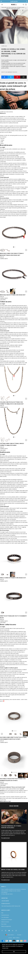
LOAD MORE (3, 299)
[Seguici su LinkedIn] (12, 930)
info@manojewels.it (5, 903)
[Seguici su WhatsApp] (16, 930)
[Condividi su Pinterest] (17, 77)
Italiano (19, 934)
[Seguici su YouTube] (9, 930)
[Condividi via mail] (23, 77)
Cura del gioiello (5, 917)
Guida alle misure (5, 915)
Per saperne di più (5, 837)
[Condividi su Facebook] (4, 77)
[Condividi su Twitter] (11, 77)
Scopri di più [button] (5, 948)
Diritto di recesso (5, 921)
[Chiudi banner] (26, 8)
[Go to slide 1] (13, 395)
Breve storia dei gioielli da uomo (13, 869)
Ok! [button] (14, 951)
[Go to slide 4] (15, 772)
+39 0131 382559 (5, 900)
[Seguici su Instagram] (5, 930)
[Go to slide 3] (15, 288)
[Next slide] (26, 250)
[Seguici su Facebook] (2, 930)
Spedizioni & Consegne (6, 919)
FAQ (2, 912)
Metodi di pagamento (6, 926)
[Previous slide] (2, 250)
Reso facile (3, 924)
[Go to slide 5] (16, 772)
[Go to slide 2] (14, 395)
